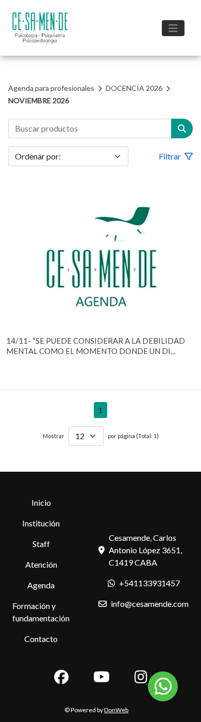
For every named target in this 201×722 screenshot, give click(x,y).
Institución (41, 523)
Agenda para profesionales (51, 88)
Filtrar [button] (170, 156)
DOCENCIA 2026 (134, 88)
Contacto (41, 639)
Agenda (41, 585)
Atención (41, 564)
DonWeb (116, 710)
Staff (41, 544)
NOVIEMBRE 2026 (38, 100)
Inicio (41, 502)
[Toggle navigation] (173, 28)
